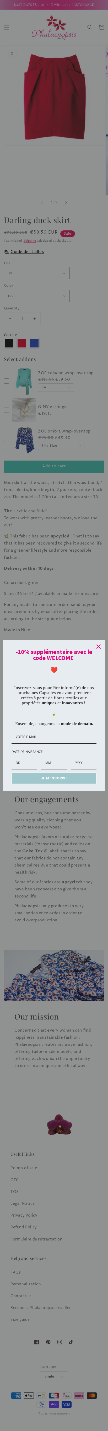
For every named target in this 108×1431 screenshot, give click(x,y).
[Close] (98, 646)
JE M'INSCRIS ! (54, 778)
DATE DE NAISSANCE (27, 751)
